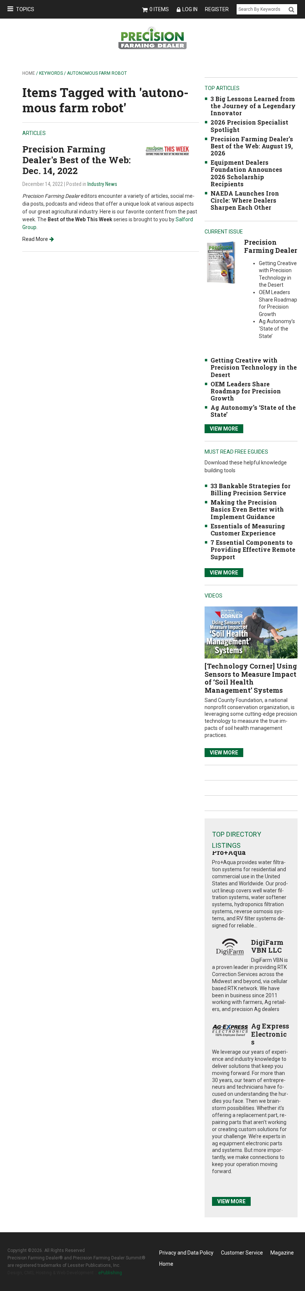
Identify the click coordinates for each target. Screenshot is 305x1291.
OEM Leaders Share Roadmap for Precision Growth (246, 391)
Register (217, 9)
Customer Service (242, 1253)
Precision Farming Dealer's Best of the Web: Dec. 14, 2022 (76, 160)
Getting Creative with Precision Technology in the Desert (254, 367)
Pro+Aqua (229, 852)
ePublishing (110, 1272)
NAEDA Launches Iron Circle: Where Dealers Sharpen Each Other (245, 200)
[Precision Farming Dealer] (221, 262)
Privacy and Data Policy (186, 1253)
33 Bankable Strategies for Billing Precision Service (250, 489)
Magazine (282, 1253)
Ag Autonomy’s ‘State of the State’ (253, 410)
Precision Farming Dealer (270, 246)
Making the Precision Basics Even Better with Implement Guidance (247, 509)
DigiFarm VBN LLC (267, 946)
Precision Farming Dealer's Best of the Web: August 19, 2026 (252, 146)
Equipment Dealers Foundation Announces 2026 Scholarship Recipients (246, 173)
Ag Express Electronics (270, 1033)
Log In (190, 9)
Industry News (102, 184)
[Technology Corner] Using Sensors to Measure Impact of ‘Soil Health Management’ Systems (251, 678)
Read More (35, 239)
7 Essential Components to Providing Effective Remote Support (253, 549)
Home (28, 73)
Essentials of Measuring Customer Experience (248, 529)
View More (224, 429)
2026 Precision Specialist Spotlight (249, 125)
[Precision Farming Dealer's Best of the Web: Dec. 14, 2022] (171, 150)
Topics (25, 9)
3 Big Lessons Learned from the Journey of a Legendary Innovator (253, 106)
